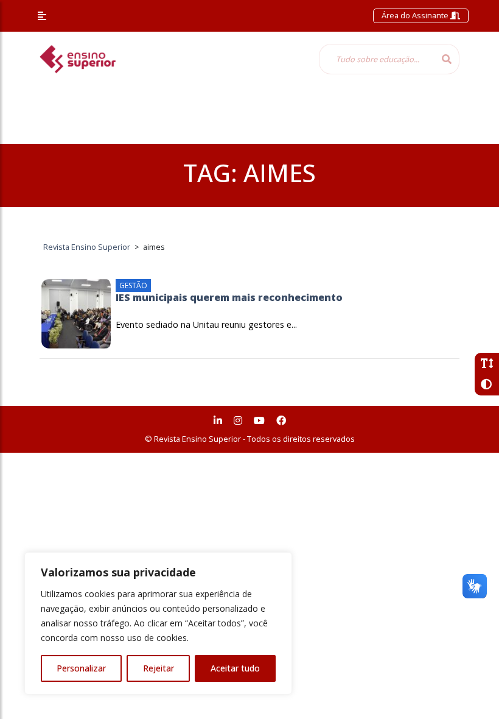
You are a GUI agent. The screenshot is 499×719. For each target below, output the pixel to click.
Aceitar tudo (235, 668)
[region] (158, 623)
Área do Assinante (416, 15)
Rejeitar (158, 668)
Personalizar (81, 668)
